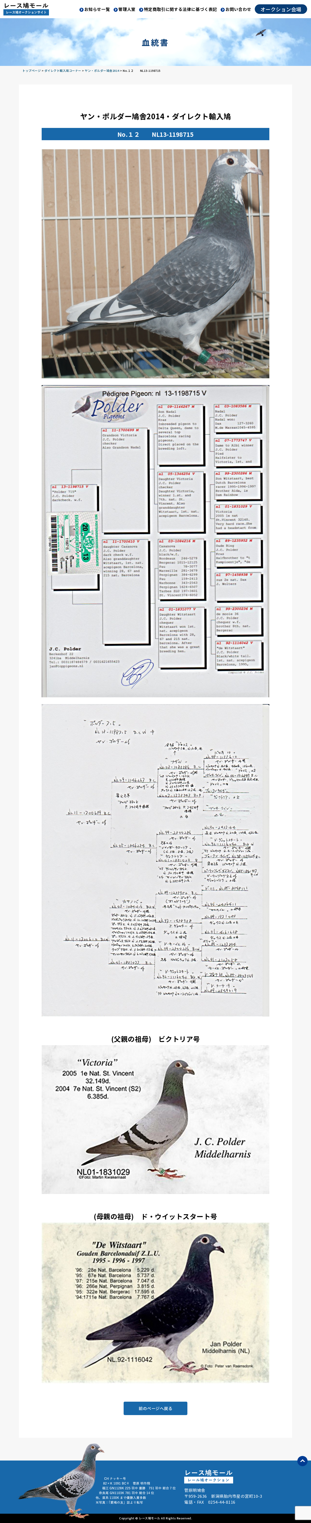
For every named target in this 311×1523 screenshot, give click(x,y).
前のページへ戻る (155, 1408)
